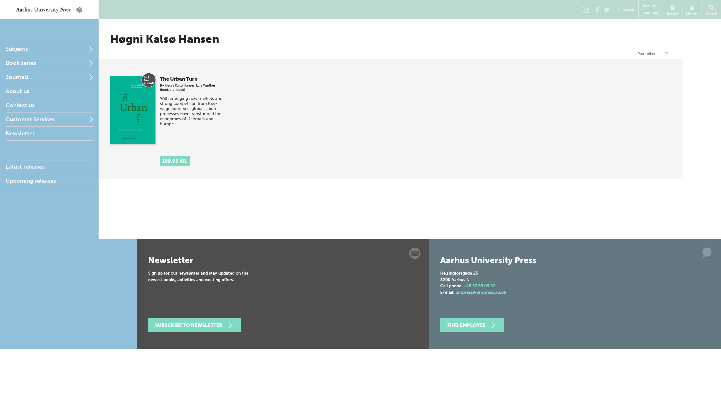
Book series (21, 62)
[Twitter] (607, 9)
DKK (655, 6)
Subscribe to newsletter (188, 325)
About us (17, 91)
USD (655, 13)
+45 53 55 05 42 (480, 285)
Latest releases (25, 166)
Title (668, 54)
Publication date (648, 54)
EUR (646, 13)
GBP (646, 6)
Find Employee (466, 325)
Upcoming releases (31, 180)
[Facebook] (597, 9)
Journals (17, 77)
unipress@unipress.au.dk (480, 292)
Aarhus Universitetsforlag (49, 9)
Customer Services (30, 119)
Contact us (20, 105)
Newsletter (20, 133)
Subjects (17, 48)
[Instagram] (585, 9)
